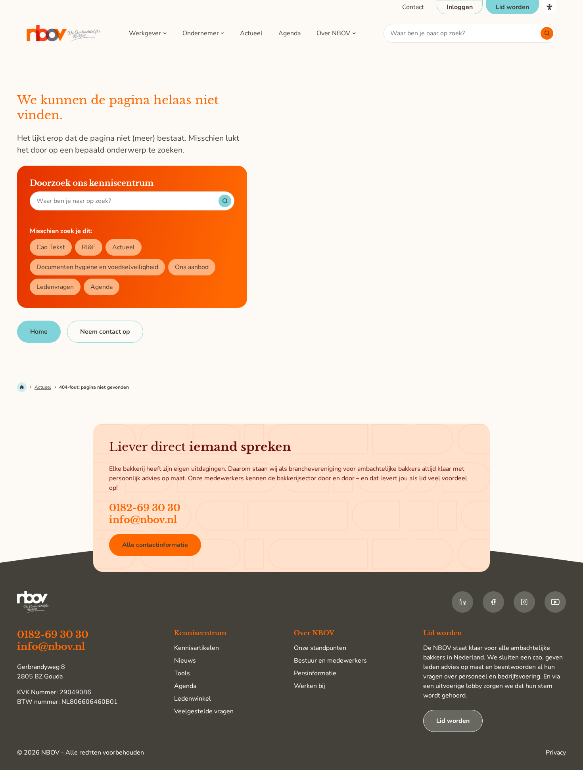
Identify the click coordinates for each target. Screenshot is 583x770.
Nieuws (185, 660)
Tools (182, 673)
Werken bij (309, 686)
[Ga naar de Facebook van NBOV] (493, 602)
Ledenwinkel (192, 698)
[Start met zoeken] (547, 33)
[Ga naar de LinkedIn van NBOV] (462, 602)
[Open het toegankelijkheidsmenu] (549, 7)
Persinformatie (315, 673)
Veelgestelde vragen (204, 711)
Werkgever (145, 33)
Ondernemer (200, 33)
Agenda (289, 33)
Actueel (251, 33)
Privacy (556, 752)
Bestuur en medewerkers (330, 660)
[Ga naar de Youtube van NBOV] (555, 602)
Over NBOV (333, 33)
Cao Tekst (50, 247)
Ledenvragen (55, 287)
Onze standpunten (320, 648)
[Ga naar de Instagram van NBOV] (524, 602)
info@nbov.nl (143, 519)
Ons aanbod (192, 267)
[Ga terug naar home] (64, 33)
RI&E (89, 247)
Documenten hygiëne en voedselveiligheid (97, 267)
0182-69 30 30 (144, 508)
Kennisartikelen (196, 648)
